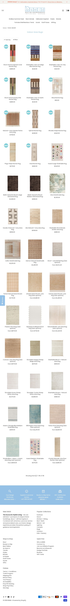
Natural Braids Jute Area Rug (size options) (57, 327)
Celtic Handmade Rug (12, 261)
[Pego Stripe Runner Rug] (13, 152)
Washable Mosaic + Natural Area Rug (57, 393)
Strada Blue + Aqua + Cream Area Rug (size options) (12, 459)
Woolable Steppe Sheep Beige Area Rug (35, 360)
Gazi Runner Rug (35, 164)
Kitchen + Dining (42, 519)
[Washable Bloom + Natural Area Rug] (57, 348)
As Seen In (6, 548)
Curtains (40, 527)
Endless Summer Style (16, 19)
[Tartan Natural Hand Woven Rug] (13, 282)
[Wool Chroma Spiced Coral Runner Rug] (13, 53)
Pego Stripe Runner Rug (13, 164)
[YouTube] (8, 597)
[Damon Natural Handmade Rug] (35, 249)
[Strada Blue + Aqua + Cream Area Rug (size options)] (13, 447)
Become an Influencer (44, 548)
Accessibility (7, 582)
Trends (5, 550)
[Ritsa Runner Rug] (57, 86)
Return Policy (7, 577)
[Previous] (3, 2)
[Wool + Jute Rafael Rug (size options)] (57, 249)
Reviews (39, 552)
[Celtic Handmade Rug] (13, 249)
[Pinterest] (5, 597)
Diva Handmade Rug (57, 195)
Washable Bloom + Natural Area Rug (57, 360)
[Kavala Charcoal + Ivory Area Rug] (13, 216)
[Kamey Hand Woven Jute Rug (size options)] (57, 282)
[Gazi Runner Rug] (35, 152)
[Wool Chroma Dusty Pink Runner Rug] (13, 86)
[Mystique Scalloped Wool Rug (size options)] (35, 315)
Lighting (39, 525)
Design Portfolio (42, 550)
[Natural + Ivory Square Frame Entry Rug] (13, 119)
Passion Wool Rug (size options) (13, 327)
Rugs (38, 529)
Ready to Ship (7, 544)
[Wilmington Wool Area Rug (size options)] (35, 414)
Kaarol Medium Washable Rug (35, 459)
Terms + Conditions (9, 571)
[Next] (67, 2)
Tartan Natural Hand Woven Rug (12, 294)
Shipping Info (7, 575)
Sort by (8, 40)
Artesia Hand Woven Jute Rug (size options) (35, 294)
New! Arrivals (30, 19)
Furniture (40, 515)
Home (4, 28)
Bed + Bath (40, 521)
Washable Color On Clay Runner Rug (57, 65)
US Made (6, 556)
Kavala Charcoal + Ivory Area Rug (12, 228)
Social (38, 22)
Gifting (53, 22)
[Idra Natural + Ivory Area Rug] (35, 216)
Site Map (6, 588)
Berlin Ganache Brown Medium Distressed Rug (35, 195)
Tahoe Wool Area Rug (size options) (57, 426)
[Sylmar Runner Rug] (35, 119)
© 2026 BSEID (7, 600)
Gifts (4, 563)
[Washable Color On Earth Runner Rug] (35, 86)
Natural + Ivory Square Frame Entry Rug (12, 131)
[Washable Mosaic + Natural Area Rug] (57, 381)
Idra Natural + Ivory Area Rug (35, 228)
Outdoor (40, 531)
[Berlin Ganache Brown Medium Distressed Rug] (35, 183)
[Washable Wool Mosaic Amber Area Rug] (57, 216)
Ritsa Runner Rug (57, 98)
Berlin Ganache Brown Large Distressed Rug (12, 195)
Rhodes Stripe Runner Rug (57, 131)
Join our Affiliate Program (45, 546)
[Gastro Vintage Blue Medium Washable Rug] (13, 414)
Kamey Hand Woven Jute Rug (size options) (57, 294)
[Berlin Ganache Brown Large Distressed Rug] (13, 183)
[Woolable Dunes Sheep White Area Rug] (13, 381)
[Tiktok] (13, 597)
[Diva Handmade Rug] (57, 183)
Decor (39, 517)
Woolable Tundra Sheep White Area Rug (35, 393)
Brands (58, 19)
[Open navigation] (2, 10)
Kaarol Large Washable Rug (57, 164)
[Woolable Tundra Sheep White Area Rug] (35, 381)
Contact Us (41, 544)
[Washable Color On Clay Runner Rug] (57, 53)
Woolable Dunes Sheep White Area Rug (13, 393)
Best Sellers (7, 546)
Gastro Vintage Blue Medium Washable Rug (12, 426)
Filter (16, 40)
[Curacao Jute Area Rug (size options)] (13, 348)
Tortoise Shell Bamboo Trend (24, 22)
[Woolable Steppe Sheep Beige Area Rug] (35, 348)
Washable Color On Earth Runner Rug (35, 98)
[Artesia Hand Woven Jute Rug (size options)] (35, 282)
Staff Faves (45, 22)
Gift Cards (40, 554)
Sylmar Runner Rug (35, 131)
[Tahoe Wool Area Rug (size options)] (57, 414)
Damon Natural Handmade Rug (35, 261)
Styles (52, 19)
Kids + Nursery (41, 533)
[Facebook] (3, 597)
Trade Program (8, 573)
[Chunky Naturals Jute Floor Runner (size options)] (57, 447)
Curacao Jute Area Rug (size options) (12, 360)
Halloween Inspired (42, 19)
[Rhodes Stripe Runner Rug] (57, 119)
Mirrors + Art (41, 523)
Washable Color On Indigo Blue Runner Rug (35, 65)
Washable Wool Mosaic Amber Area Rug (57, 228)
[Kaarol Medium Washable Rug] (35, 447)
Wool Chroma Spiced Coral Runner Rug (12, 65)
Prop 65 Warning (8, 584)
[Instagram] (11, 597)
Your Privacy (7, 580)
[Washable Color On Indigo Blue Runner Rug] (35, 53)
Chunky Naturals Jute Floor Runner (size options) (57, 459)
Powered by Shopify (19, 600)
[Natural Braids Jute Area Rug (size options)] (57, 315)
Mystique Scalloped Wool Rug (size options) (35, 327)
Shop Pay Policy (8, 586)
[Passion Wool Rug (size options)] (13, 315)
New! (4, 542)
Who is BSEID (41, 542)
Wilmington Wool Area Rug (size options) (35, 426)
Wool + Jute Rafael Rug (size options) (57, 261)
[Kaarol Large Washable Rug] (57, 152)
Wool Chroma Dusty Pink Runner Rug (12, 98)
